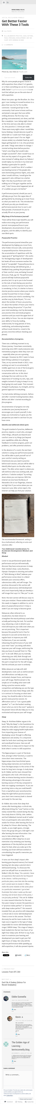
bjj (5, 36)
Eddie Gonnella (19, 996)
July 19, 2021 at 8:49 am (24, 1020)
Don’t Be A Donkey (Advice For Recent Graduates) (14, 982)
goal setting (28, 36)
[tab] (4, 2)
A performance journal (20, 89)
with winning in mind (16, 40)
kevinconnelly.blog (18, 10)
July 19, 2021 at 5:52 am (20, 1000)
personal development (17, 38)
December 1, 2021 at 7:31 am (22, 1053)
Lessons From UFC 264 (11, 970)
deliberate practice (15, 36)
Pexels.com (23, 72)
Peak (6, 38)
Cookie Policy (9, 1095)
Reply (13, 1011)
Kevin (18, 1017)
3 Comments (8, 45)
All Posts (8, 31)
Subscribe (28, 77)
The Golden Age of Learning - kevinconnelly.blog (21, 1046)
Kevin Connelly (18, 17)
